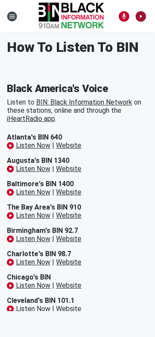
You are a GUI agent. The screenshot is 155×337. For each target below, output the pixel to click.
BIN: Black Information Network (84, 102)
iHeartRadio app (31, 118)
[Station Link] (71, 16)
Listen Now (33, 145)
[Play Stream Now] (141, 16)
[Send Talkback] (124, 16)
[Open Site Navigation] (12, 16)
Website (68, 145)
